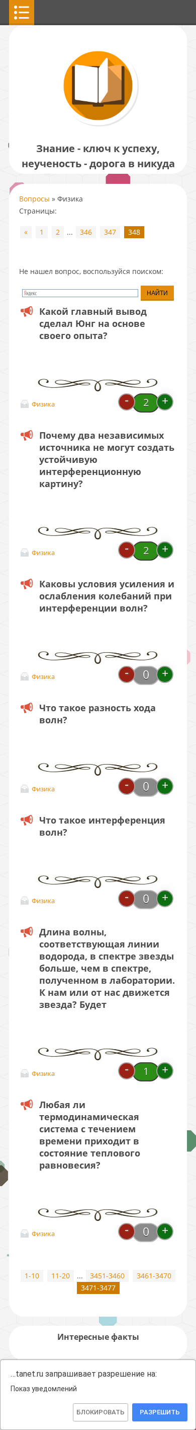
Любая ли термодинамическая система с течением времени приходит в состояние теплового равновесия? (89, 1135)
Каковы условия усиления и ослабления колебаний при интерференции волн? (106, 596)
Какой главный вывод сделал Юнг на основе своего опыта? (93, 323)
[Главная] (98, 125)
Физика (43, 403)
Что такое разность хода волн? (97, 714)
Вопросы (34, 198)
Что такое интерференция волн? (102, 826)
